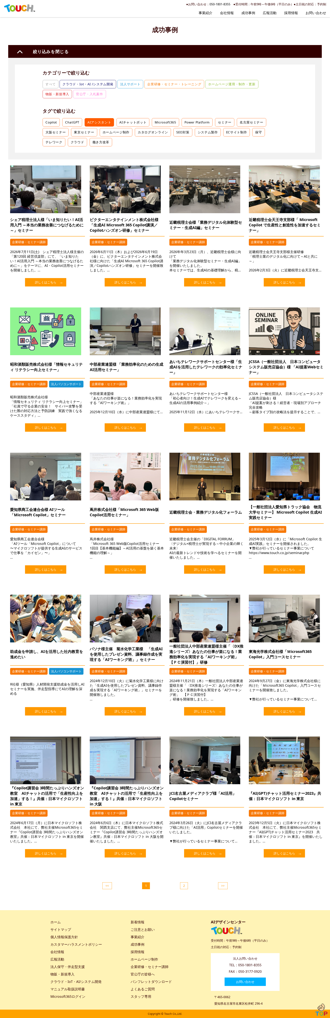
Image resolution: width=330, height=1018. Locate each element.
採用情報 (291, 12)
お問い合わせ (316, 12)
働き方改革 (100, 142)
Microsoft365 (165, 122)
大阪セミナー (55, 132)
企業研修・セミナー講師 (149, 966)
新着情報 (137, 922)
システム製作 (208, 132)
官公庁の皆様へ (143, 974)
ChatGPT (72, 122)
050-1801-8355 (219, 4)
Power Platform (197, 122)
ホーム (55, 922)
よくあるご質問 (143, 989)
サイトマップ (60, 929)
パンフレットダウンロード (151, 981)
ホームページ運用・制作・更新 (232, 84)
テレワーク (53, 142)
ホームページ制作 (116, 132)
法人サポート (130, 84)
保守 (258, 132)
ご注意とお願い (143, 929)
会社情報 (227, 12)
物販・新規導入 (57, 94)
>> (223, 886)
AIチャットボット (132, 122)
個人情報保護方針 (64, 937)
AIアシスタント (99, 122)
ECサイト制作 (236, 132)
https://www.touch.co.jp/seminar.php (279, 552)
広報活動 (270, 12)
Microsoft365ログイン (67, 996)
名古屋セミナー (251, 122)
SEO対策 (182, 132)
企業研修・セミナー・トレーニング (174, 84)
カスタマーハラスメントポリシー (76, 944)
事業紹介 (205, 12)
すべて (50, 84)
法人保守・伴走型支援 (67, 966)
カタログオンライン (153, 132)
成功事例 (248, 12)
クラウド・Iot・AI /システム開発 (87, 84)
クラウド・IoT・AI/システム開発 (76, 981)
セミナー (224, 122)
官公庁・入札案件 (89, 94)
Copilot (51, 122)
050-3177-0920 (250, 971)
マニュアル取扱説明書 (67, 989)
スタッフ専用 (141, 996)
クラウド (77, 142)
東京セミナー (84, 132)
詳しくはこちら (45, 282)
